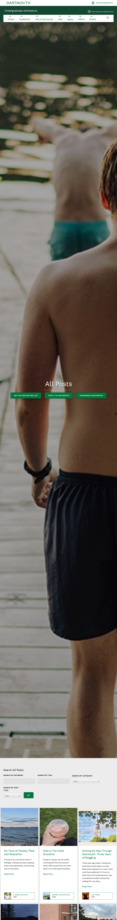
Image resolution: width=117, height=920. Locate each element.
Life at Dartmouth (44, 19)
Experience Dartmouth (91, 395)
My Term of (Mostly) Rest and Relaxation (19, 852)
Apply (70, 19)
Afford (81, 19)
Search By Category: (82, 776)
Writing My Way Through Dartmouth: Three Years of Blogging (97, 854)
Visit (60, 19)
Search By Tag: (45, 775)
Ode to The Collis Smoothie (53, 852)
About (11, 19)
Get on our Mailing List (26, 395)
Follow (92, 19)
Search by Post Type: (11, 789)
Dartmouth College (18, 3)
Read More (9, 874)
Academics (24, 19)
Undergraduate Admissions (21, 10)
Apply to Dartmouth (58, 395)
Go (28, 795)
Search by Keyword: (13, 775)
